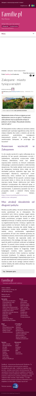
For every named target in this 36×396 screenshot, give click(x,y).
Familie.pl (8, 74)
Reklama (18, 327)
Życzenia (18, 352)
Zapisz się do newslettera (8, 28)
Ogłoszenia (23, 300)
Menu (3, 34)
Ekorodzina (23, 302)
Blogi (16, 345)
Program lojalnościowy (22, 332)
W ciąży (4, 347)
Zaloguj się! (5, 26)
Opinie (4, 325)
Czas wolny (5, 357)
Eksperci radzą (24, 304)
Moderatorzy (20, 330)
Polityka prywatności (22, 338)
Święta (4, 352)
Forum (17, 344)
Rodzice (22, 310)
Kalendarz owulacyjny (8, 300)
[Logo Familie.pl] (18, 14)
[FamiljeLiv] (32, 6)
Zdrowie (4, 354)
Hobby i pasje (6, 330)
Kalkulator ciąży (7, 305)
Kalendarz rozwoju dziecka (10, 312)
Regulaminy (19, 329)
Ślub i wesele (24, 307)
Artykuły (4, 70)
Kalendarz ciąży (7, 304)
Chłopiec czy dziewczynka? (10, 309)
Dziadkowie (23, 312)
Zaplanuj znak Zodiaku (9, 320)
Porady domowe (25, 317)
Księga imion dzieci (8, 310)
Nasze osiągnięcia (21, 337)
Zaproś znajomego (21, 334)
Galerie (17, 349)
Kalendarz (5, 317)
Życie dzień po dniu (8, 327)
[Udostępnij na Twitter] (33, 76)
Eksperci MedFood (8, 358)
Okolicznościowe (7, 332)
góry (14, 271)
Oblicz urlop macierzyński (9, 307)
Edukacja (5, 315)
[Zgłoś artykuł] (2, 93)
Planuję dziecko (25, 309)
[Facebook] (29, 6)
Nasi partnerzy (20, 335)
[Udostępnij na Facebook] (31, 76)
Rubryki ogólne (24, 305)
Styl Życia (5, 355)
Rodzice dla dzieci (7, 318)
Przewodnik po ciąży (8, 302)
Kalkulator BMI (6, 314)
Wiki (16, 350)
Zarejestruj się (14, 26)
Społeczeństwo (7, 329)
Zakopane (9, 271)
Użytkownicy (24, 315)
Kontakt (18, 325)
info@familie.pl (6, 296)
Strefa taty (23, 314)
